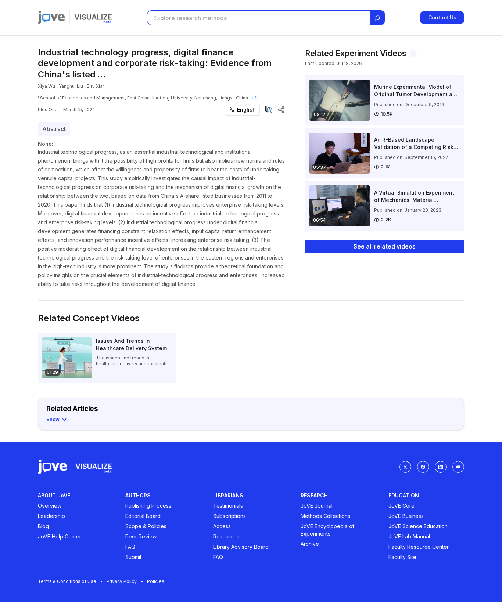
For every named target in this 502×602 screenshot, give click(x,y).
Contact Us (442, 17)
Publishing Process (148, 506)
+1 (254, 98)
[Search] (377, 18)
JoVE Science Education (418, 526)
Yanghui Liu (71, 86)
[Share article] (281, 110)
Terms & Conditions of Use (67, 581)
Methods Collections (325, 516)
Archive (310, 544)
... (101, 74)
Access (222, 526)
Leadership (51, 516)
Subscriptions (229, 516)
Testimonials (228, 506)
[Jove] (51, 17)
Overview (49, 506)
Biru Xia (95, 86)
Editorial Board (143, 516)
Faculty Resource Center (418, 547)
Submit (133, 557)
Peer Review (141, 536)
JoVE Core (401, 506)
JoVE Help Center (59, 536)
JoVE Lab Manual (409, 536)
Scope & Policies (145, 526)
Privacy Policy (122, 581)
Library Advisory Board (241, 547)
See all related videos (385, 246)
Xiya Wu (46, 86)
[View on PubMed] (269, 110)
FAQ (130, 547)
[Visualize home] (93, 17)
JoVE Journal (317, 506)
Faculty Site (402, 557)
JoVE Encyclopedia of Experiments (327, 530)
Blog (43, 526)
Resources (226, 536)
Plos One (48, 109)
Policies (155, 581)
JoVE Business (406, 516)
